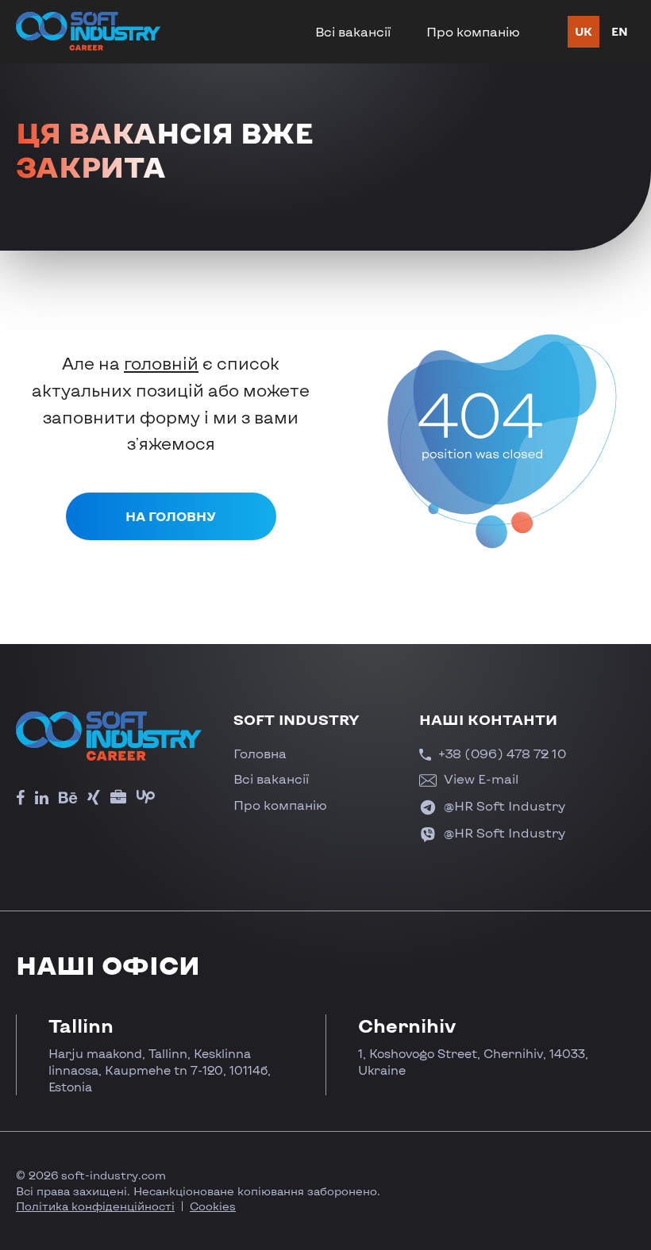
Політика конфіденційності (95, 1206)
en (619, 31)
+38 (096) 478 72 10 (500, 753)
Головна (260, 753)
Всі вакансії (353, 31)
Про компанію (473, 31)
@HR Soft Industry (503, 805)
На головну (170, 515)
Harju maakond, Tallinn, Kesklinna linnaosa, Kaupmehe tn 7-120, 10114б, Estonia (159, 1070)
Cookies (213, 1206)
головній (161, 363)
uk (583, 31)
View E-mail (479, 778)
